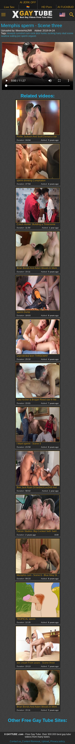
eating (13, 36)
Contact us (15, 741)
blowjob (11, 33)
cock (32, 33)
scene (70, 33)
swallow (5, 36)
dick (38, 33)
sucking (52, 33)
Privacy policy (57, 741)
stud (64, 33)
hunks (44, 33)
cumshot (20, 33)
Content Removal (31, 741)
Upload (45, 741)
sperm (24, 36)
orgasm (32, 36)
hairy (58, 33)
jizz (19, 36)
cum (27, 33)
